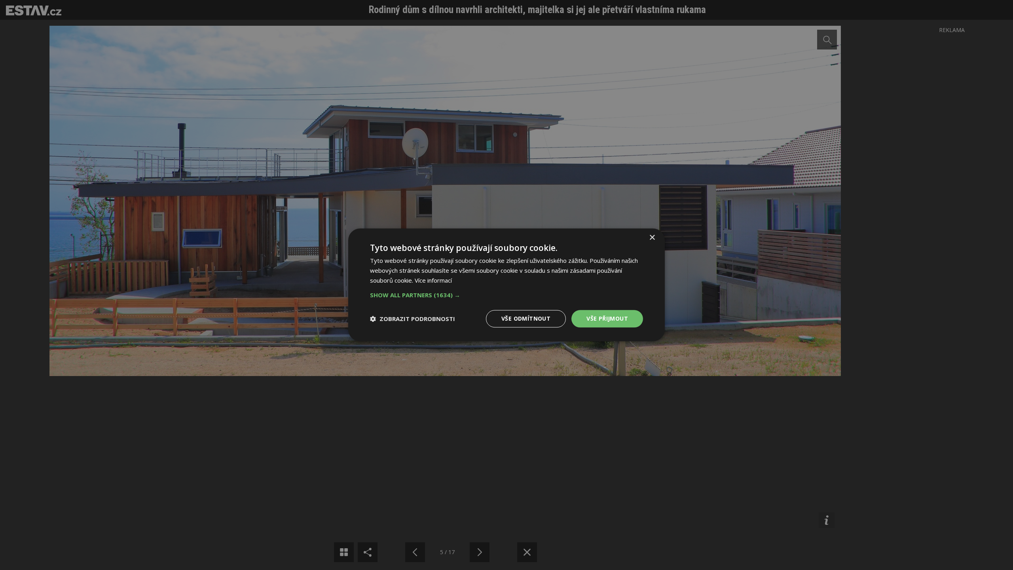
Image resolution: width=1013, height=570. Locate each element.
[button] (506, 294)
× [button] (652, 238)
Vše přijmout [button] (607, 318)
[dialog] (506, 285)
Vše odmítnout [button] (525, 318)
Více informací (433, 280)
